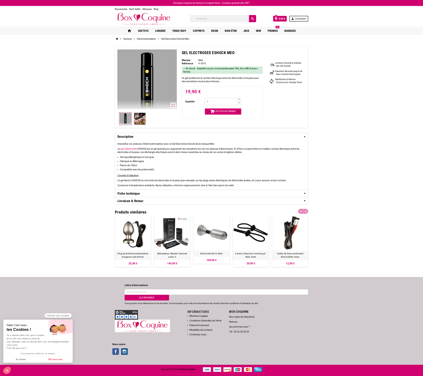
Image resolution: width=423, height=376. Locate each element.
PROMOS (273, 29)
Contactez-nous (198, 334)
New (258, 30)
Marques (147, 9)
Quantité (189, 101)
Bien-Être (231, 30)
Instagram (124, 351)
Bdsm (214, 30)
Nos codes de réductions (242, 316)
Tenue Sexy (179, 30)
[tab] (211, 136)
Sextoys (143, 30)
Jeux (246, 30)
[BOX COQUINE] (144, 18)
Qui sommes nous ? (239, 326)
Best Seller (135, 9)
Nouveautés (121, 9)
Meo (200, 60)
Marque (186, 60)
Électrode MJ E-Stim (211, 253)
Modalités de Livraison (201, 330)
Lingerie (160, 30)
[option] (133, 241)
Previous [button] (300, 211)
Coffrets (199, 30)
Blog (156, 9)
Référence (187, 63)
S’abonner (147, 297)
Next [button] (305, 211)
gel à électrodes (128, 148)
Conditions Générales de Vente (206, 320)
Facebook (115, 351)
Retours (233, 321)
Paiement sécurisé (199, 325)
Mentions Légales (199, 316)
